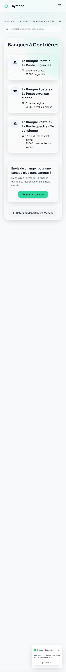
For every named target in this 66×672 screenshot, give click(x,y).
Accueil (11, 21)
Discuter (48, 662)
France (23, 21)
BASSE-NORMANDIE (43, 21)
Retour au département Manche (34, 212)
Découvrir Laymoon (33, 194)
